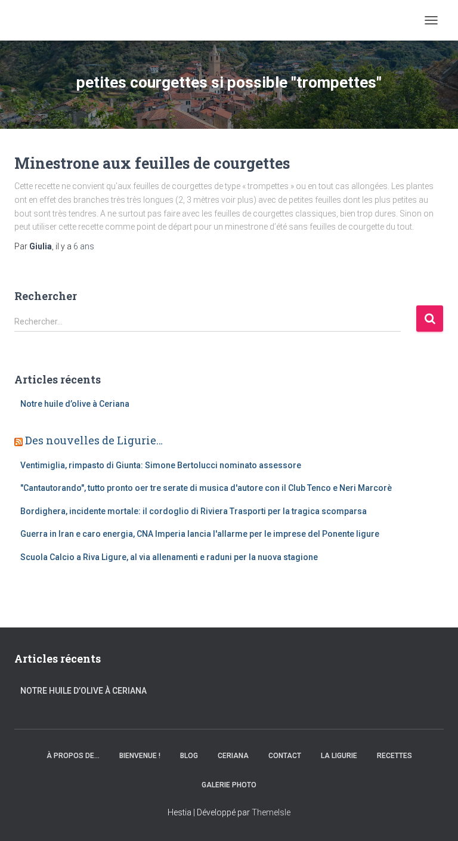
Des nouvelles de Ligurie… (94, 440)
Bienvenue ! (139, 756)
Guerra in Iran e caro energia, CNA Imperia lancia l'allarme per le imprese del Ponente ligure (199, 534)
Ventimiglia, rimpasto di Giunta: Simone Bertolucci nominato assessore (160, 465)
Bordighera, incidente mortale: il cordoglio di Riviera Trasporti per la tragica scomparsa (193, 511)
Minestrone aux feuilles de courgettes (152, 163)
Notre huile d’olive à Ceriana (74, 404)
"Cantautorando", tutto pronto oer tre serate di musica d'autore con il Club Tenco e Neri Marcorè (206, 488)
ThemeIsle (271, 812)
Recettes (394, 756)
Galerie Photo (229, 785)
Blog (189, 756)
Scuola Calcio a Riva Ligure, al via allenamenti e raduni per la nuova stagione (169, 557)
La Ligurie (339, 756)
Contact (284, 756)
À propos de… (73, 756)
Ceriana (233, 756)
